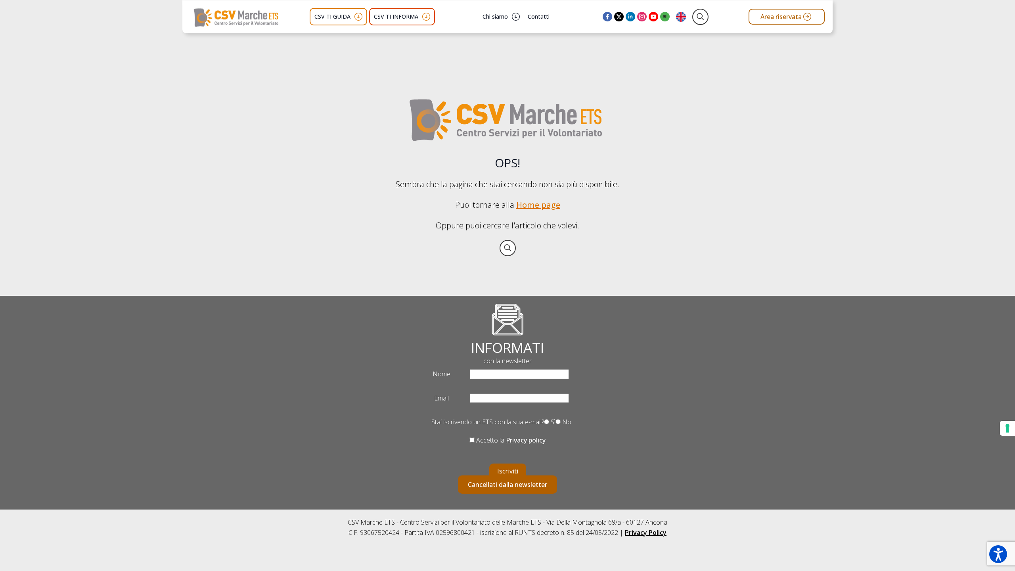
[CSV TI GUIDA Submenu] (358, 17)
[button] (998, 554)
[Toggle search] (700, 17)
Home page (538, 204)
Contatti (539, 16)
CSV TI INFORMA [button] (396, 16)
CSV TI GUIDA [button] (332, 16)
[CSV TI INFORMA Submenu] (426, 17)
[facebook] (607, 16)
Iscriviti (507, 471)
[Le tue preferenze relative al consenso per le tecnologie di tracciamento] (1007, 428)
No (566, 422)
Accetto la (510, 440)
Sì (552, 422)
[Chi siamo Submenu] (516, 17)
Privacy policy (526, 440)
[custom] (665, 16)
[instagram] (642, 16)
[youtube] (653, 16)
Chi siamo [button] (495, 16)
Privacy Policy (645, 532)
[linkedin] (630, 16)
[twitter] (619, 16)
